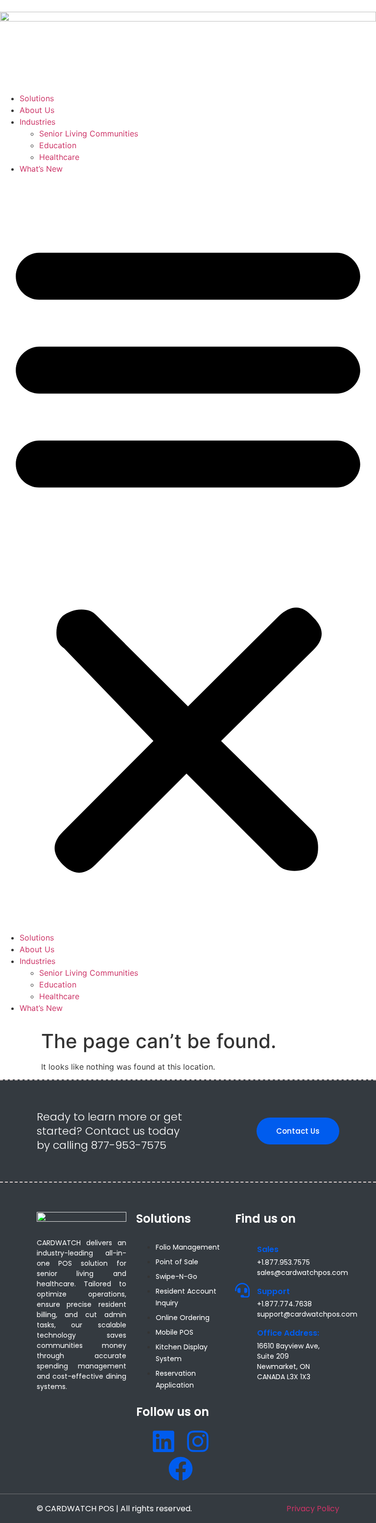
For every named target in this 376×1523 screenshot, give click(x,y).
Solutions (37, 98)
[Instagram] (198, 1441)
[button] (188, 553)
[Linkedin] (163, 1441)
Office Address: (288, 1333)
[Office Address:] (242, 1331)
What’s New (41, 169)
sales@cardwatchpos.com (302, 1272)
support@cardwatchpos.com (307, 1314)
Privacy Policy (312, 1508)
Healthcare (59, 157)
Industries (37, 122)
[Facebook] (180, 1468)
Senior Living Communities (88, 133)
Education (57, 145)
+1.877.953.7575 (283, 1262)
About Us (37, 110)
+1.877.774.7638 (284, 1304)
